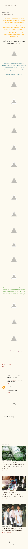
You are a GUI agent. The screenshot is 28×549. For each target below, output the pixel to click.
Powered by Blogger (15, 541)
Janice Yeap (10, 386)
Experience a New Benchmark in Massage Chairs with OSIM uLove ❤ (12, 494)
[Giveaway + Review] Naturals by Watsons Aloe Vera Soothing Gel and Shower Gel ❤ (13, 465)
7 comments (8, 532)
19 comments (9, 498)
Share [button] (3, 364)
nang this (14, 380)
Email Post (8, 364)
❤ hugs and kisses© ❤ (10, 5)
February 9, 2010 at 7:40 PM (13, 375)
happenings (13, 366)
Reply (8, 383)
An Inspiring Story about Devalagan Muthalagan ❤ (13, 529)
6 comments (8, 470)
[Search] (25, 2)
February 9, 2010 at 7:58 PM (13, 388)
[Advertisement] (14, 430)
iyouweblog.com (11, 374)
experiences (8, 366)
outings (18, 366)
